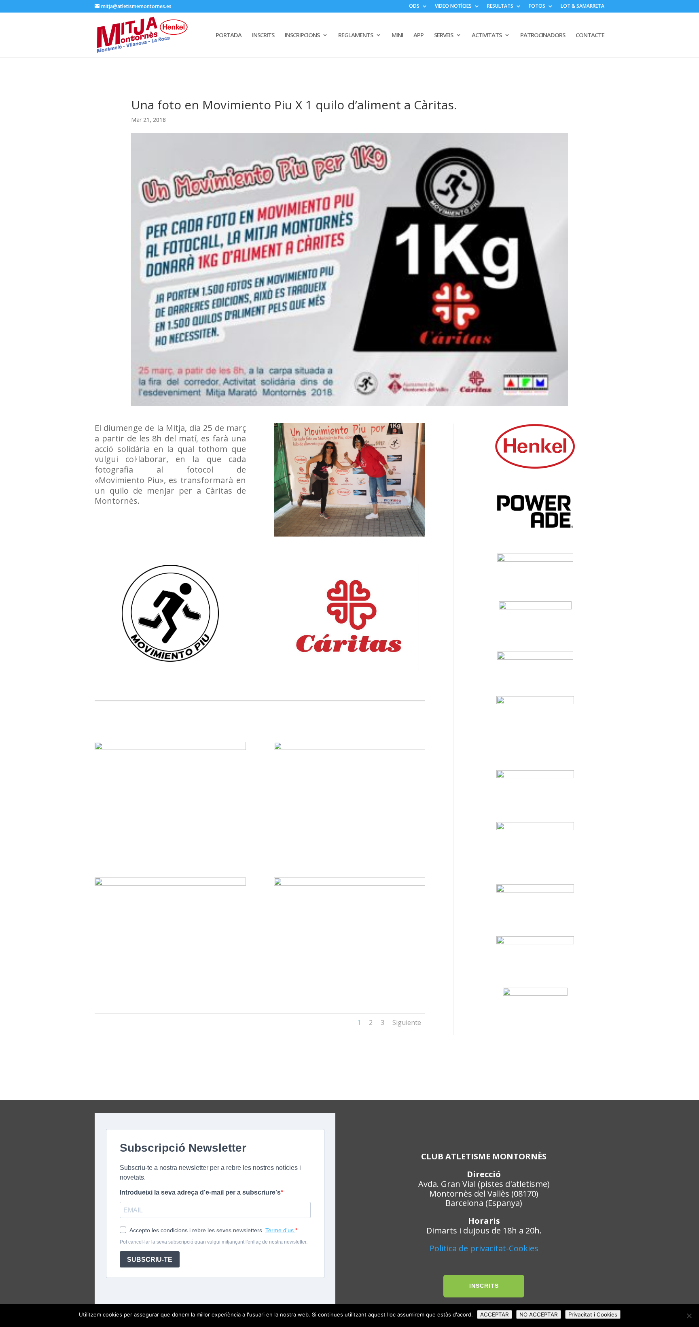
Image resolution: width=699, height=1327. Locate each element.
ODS (414, 6)
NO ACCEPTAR (538, 1314)
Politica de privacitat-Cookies (484, 1248)
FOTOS (537, 6)
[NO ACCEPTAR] (689, 1316)
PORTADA (228, 35)
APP (418, 35)
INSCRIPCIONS (302, 35)
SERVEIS (443, 35)
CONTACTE (590, 35)
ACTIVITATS (487, 35)
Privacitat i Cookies (592, 1314)
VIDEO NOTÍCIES (453, 6)
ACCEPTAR (494, 1314)
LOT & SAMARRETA (582, 6)
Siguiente (406, 1022)
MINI (397, 35)
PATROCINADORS (542, 35)
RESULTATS (500, 6)
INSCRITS (263, 35)
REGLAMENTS (355, 35)
